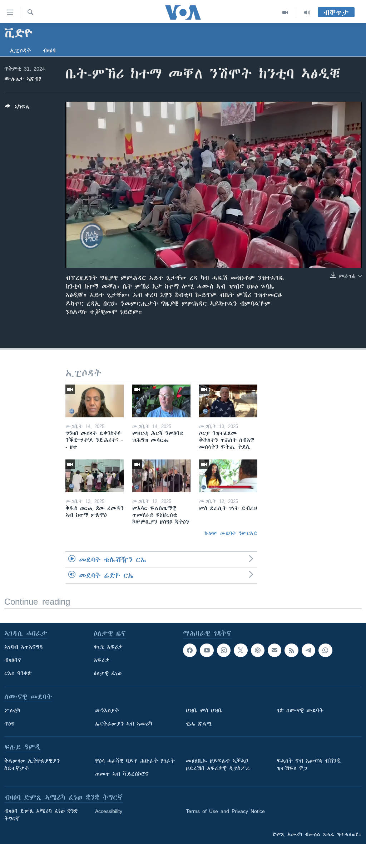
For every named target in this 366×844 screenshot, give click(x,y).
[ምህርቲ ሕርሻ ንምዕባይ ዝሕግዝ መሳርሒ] (161, 401)
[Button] (17, 108)
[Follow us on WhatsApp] (325, 650)
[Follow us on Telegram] (308, 650)
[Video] (285, 12)
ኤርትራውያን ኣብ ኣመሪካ (123, 724)
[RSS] (291, 650)
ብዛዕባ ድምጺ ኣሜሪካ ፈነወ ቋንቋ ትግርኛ (41, 815)
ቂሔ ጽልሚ (199, 724)
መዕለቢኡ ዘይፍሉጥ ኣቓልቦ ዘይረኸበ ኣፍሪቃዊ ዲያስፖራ (218, 765)
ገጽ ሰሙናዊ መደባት (300, 710)
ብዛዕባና (12, 660)
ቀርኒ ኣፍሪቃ (108, 647)
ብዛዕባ (49, 50)
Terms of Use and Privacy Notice (225, 811)
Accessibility (108, 811)
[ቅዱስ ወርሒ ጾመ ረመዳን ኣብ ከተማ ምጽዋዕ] (94, 475)
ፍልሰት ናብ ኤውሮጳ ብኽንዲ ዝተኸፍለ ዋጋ (309, 765)
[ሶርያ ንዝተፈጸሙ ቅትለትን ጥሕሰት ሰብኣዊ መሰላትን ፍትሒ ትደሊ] (228, 401)
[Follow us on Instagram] (224, 650)
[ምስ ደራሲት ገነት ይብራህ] (228, 475)
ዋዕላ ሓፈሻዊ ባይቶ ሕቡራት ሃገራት (135, 761)
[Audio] (307, 12)
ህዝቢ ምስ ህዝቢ (204, 710)
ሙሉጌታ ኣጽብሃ (22, 79)
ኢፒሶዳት (20, 50)
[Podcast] (257, 650)
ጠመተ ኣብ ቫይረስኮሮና (122, 774)
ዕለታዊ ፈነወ (108, 673)
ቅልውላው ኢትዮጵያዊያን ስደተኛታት (32, 765)
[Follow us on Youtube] (206, 650)
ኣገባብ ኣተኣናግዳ (23, 647)
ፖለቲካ (12, 710)
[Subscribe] (274, 650)
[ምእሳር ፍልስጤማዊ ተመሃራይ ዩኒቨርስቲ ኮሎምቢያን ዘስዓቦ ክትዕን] (161, 475)
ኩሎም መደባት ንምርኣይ (230, 533)
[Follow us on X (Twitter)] (240, 650)
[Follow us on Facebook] (190, 650)
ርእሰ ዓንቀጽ (18, 673)
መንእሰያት (107, 710)
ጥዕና (9, 724)
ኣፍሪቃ (101, 660)
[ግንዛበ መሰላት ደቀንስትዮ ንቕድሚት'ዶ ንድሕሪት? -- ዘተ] (94, 401)
